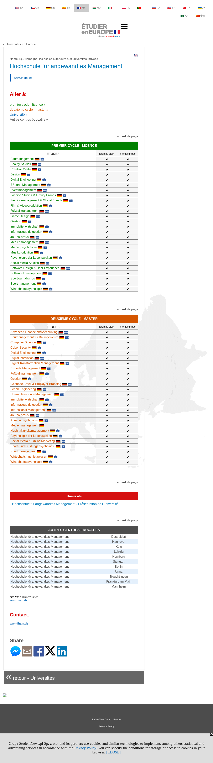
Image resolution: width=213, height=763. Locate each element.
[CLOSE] (113, 752)
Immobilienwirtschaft (24, 226)
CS (37, 7)
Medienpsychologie (23, 247)
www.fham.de (23, 77)
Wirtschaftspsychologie (26, 288)
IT (114, 7)
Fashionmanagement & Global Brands (36, 200)
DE (53, 7)
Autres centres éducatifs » (29, 119)
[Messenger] (15, 655)
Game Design (19, 216)
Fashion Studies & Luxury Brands (33, 195)
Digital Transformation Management (34, 363)
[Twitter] (50, 653)
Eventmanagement (23, 190)
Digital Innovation (21, 358)
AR (186, 15)
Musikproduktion (21, 252)
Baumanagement (22, 158)
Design (15, 174)
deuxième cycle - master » (29, 109)
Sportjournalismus (22, 278)
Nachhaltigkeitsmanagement (29, 430)
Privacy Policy (85, 748)
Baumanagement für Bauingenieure (34, 337)
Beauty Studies (20, 164)
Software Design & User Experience (34, 268)
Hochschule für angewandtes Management (39, 536)
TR (188, 7)
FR (83, 7)
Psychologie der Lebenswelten (31, 257)
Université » (18, 114)
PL (128, 7)
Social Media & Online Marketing (32, 441)
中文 (202, 15)
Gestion (15, 221)
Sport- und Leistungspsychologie (32, 446)
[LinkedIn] (62, 655)
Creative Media (20, 169)
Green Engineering (23, 389)
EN (22, 7)
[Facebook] (38, 655)
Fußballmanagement (24, 210)
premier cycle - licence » (28, 104)
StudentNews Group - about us (106, 719)
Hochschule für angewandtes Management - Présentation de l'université (65, 504)
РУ (158, 7)
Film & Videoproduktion (26, 205)
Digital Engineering (23, 179)
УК (203, 7)
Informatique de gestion (26, 231)
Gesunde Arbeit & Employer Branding (35, 384)
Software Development (25, 273)
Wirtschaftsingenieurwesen (28, 456)
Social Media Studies (24, 263)
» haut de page (127, 136)
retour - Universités (30, 676)
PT (143, 7)
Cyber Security (20, 347)
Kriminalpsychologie (24, 420)
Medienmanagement (24, 242)
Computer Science (23, 342)
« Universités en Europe (19, 44)
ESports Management (25, 184)
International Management (28, 410)
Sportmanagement (23, 283)
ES (68, 7)
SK (173, 7)
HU (99, 7)
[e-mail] (27, 655)
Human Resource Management (31, 394)
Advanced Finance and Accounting (33, 332)
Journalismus (19, 237)
